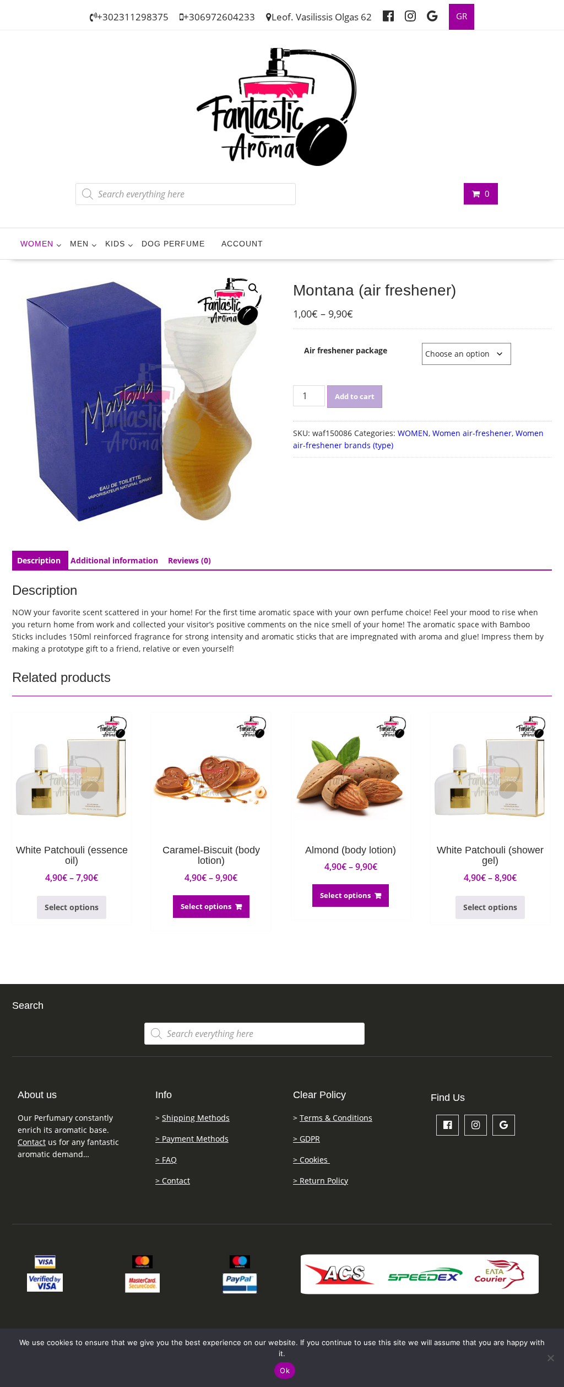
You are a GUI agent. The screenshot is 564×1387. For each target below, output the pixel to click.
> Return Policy (320, 1180)
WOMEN (36, 243)
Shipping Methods (196, 1117)
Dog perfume (173, 243)
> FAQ (166, 1159)
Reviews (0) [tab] (189, 560)
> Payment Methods (192, 1138)
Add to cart (355, 396)
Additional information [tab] (114, 560)
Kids (115, 243)
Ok (285, 1370)
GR (461, 16)
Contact (32, 1142)
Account (242, 243)
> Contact (172, 1180)
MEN (79, 243)
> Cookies (311, 1159)
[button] (253, 288)
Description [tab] (39, 560)
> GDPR (306, 1138)
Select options (72, 907)
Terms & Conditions (336, 1117)
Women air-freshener (472, 433)
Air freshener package (345, 350)
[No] (550, 1357)
